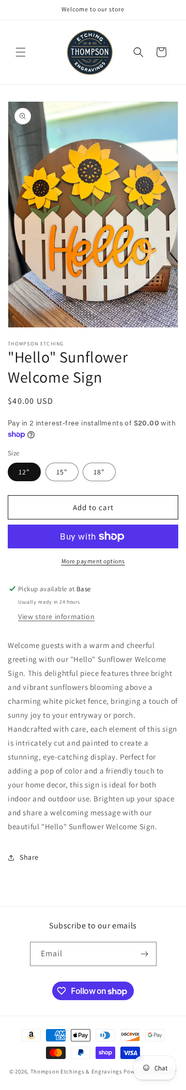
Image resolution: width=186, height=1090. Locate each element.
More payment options (93, 561)
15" (62, 472)
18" (99, 472)
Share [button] (29, 857)
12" (24, 472)
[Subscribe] (144, 954)
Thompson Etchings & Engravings (76, 1071)
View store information (56, 616)
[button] (20, 52)
